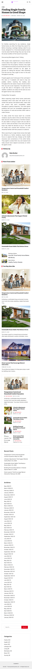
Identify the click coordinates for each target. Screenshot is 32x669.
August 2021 (7, 578)
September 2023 (8, 536)
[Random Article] (27, 2)
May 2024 (7, 525)
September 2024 (8, 517)
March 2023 (7, 543)
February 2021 (8, 591)
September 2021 (8, 576)
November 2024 (8, 512)
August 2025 (7, 497)
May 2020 (7, 608)
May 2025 (7, 501)
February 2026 (8, 490)
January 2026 (8, 492)
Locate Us (16, 663)
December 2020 (8, 595)
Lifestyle (6, 646)
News (5, 653)
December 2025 (8, 495)
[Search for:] (12, 627)
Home (3, 7)
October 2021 (7, 573)
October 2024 (8, 514)
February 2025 (8, 508)
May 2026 (7, 486)
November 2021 (8, 571)
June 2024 (7, 523)
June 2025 (7, 499)
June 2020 (7, 606)
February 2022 (8, 567)
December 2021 (8, 569)
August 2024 (7, 519)
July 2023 (7, 538)
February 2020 (8, 615)
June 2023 (7, 541)
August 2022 (7, 554)
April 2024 (7, 527)
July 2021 (6, 580)
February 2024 (8, 530)
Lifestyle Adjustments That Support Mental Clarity (19, 409)
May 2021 (6, 584)
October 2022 (8, 549)
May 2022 (7, 560)
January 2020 (8, 617)
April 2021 (7, 586)
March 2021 (7, 589)
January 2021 (7, 593)
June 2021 (7, 582)
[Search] (29, 2)
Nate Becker (6, 15)
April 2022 (7, 562)
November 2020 (8, 597)
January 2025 (8, 510)
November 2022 (8, 547)
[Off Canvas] (2, 2)
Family (6, 640)
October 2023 (8, 534)
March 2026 (7, 488)
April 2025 (7, 503)
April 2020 (7, 611)
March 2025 (7, 506)
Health (6, 642)
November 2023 (8, 532)
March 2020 (7, 613)
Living (5, 648)
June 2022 (7, 558)
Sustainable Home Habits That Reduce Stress (15, 246)
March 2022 (7, 565)
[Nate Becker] (5, 155)
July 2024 (7, 521)
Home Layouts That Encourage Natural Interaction (18, 437)
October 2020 (8, 600)
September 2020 (8, 602)
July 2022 (7, 556)
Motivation (7, 651)
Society (6, 655)
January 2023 (8, 545)
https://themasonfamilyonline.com (16, 155)
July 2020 (7, 604)
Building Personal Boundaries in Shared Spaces (19, 428)
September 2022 (8, 551)
